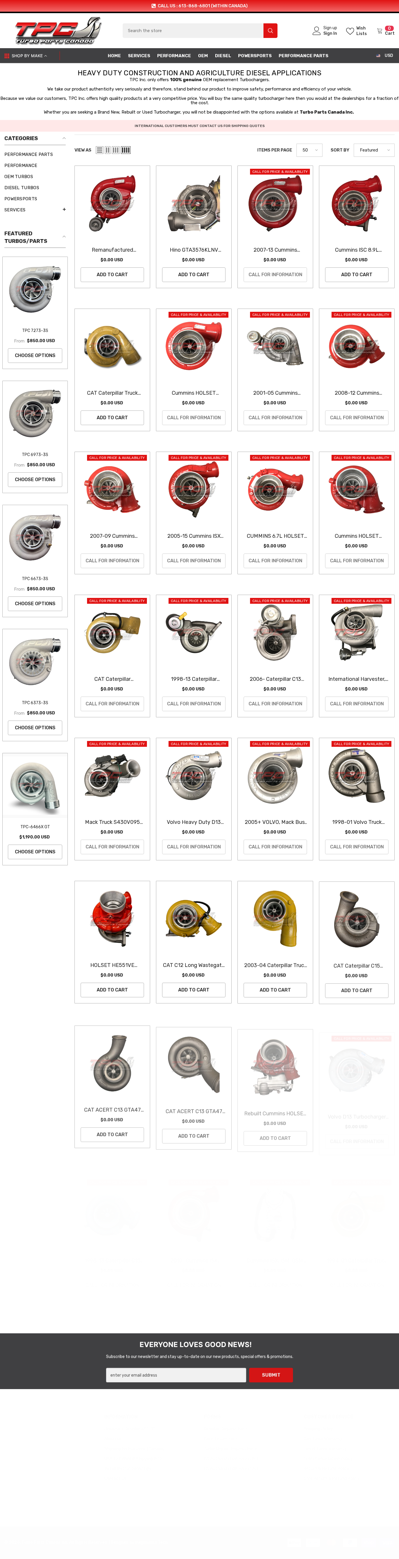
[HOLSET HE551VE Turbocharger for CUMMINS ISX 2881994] (112, 918)
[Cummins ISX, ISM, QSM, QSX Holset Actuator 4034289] (275, 1204)
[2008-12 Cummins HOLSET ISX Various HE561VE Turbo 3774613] (356, 346)
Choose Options (35, 355)
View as (82, 150)
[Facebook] (9, 1495)
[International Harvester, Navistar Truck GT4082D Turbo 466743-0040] (356, 632)
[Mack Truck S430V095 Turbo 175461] (112, 775)
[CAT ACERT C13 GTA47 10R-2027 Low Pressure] (112, 1061)
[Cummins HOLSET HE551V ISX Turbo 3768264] (356, 489)
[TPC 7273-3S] (35, 289)
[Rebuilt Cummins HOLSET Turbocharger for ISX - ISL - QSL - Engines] (275, 1061)
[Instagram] (25, 1495)
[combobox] (193, 30)
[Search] (200, 30)
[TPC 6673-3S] (35, 537)
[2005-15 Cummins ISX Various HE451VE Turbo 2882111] (193, 489)
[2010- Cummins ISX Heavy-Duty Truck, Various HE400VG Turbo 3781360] (193, 1204)
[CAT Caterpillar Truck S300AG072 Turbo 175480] (112, 346)
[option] (199, 6)
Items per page (274, 150)
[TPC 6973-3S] (35, 413)
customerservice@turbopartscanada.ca (53, 1464)
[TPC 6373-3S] (35, 661)
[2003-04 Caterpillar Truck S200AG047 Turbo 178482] (275, 918)
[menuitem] (35, 154)
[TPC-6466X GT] (35, 785)
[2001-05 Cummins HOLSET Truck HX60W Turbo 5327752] (275, 346)
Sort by (340, 150)
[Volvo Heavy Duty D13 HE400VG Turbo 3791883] (193, 775)
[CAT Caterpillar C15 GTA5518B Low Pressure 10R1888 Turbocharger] (356, 918)
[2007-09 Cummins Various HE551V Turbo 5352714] (112, 489)
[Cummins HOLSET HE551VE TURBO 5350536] (193, 346)
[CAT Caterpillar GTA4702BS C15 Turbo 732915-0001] (112, 632)
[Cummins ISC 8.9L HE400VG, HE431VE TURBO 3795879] (356, 203)
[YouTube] (40, 1495)
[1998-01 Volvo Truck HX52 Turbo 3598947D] (356, 775)
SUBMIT (271, 1374)
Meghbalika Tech (152, 1533)
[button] (35, 209)
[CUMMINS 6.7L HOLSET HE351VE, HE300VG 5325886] (275, 489)
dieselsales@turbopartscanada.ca (47, 1480)
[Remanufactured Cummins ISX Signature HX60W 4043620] (112, 203)
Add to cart (112, 274)
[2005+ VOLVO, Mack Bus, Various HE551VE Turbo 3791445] (275, 775)
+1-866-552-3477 (32, 1449)
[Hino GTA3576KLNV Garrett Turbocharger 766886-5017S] (193, 203)
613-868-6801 (28, 1434)
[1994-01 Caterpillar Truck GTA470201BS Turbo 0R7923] (356, 1204)
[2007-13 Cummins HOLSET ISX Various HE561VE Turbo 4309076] (275, 203)
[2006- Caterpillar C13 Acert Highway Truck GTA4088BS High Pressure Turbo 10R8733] (275, 632)
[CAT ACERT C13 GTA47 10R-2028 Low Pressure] (193, 1061)
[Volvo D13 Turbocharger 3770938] (356, 1061)
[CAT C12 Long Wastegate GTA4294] (193, 918)
